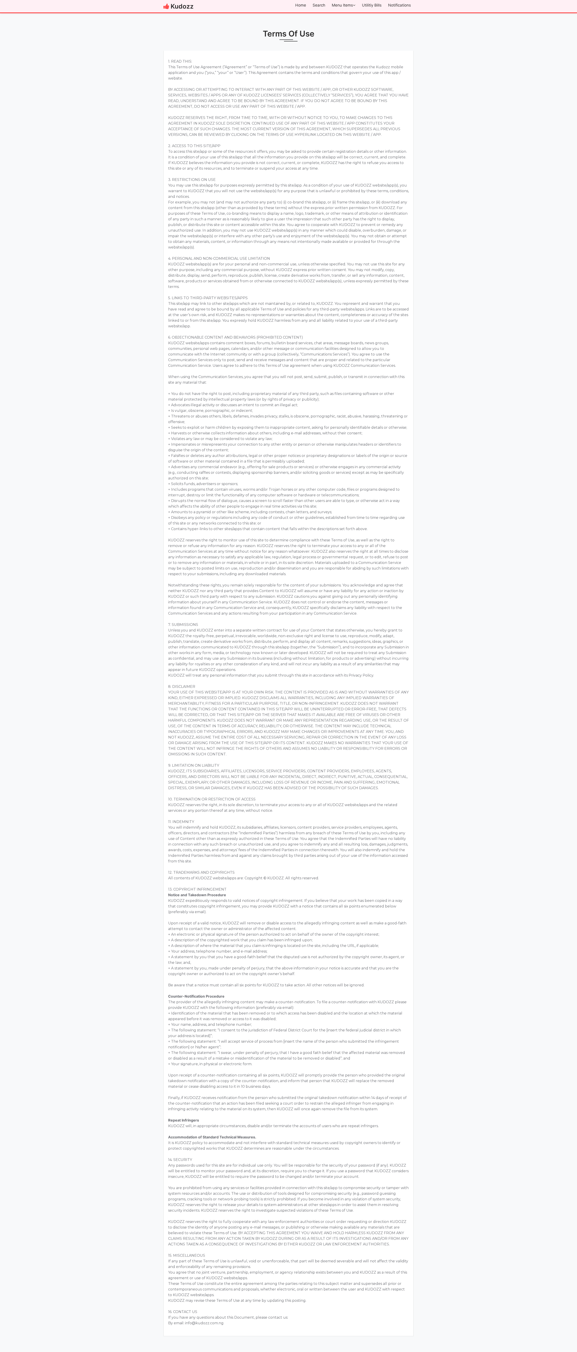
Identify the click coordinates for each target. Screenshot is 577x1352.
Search (319, 5)
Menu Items (342, 5)
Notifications (399, 5)
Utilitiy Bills (372, 5)
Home (300, 5)
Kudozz (182, 6)
